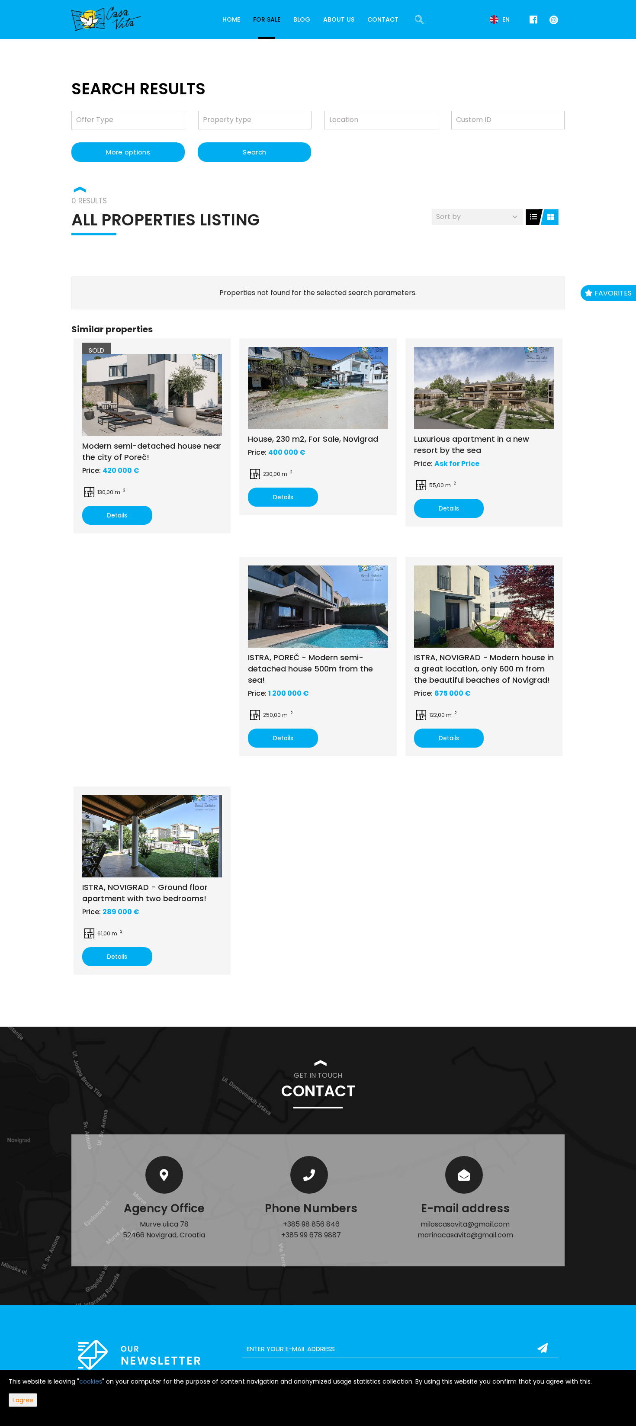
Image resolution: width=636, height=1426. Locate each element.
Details (117, 515)
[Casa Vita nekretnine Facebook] (533, 19)
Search (254, 152)
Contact (382, 19)
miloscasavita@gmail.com (465, 1224)
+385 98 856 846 (311, 1224)
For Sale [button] (266, 19)
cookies (90, 1381)
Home (231, 19)
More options (128, 152)
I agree (23, 1400)
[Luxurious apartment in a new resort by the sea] (484, 388)
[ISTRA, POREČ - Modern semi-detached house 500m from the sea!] (318, 606)
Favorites (612, 293)
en (505, 19)
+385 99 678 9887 (311, 1235)
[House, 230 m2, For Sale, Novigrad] (318, 388)
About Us (338, 19)
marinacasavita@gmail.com (465, 1235)
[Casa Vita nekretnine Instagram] (552, 19)
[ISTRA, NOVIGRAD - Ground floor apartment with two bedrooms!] (152, 836)
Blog (301, 19)
